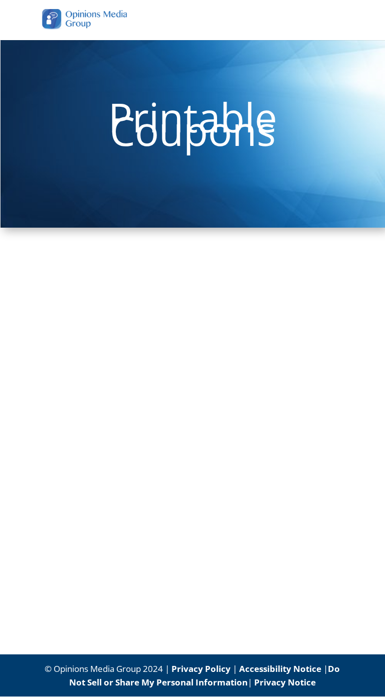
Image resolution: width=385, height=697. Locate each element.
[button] (338, 26)
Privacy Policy (201, 668)
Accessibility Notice (280, 668)
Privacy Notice (285, 682)
